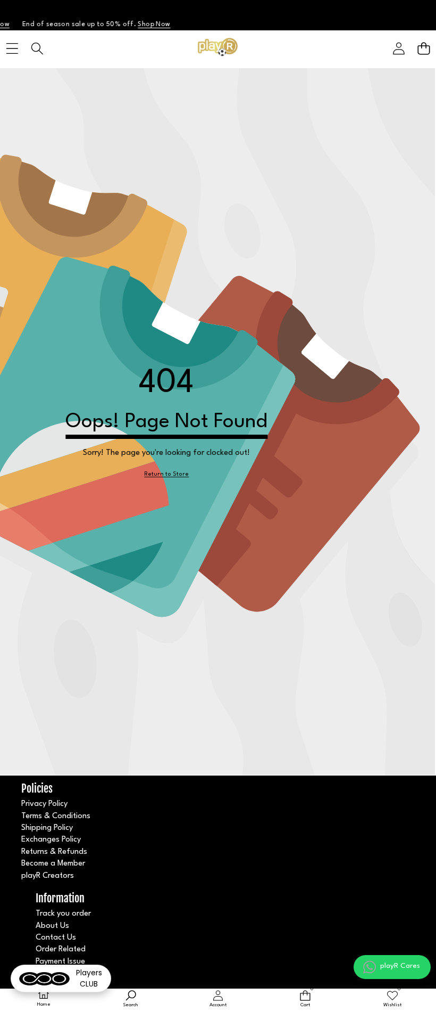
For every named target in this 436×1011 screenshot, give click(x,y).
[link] (166, 474)
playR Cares (400, 965)
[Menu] (12, 48)
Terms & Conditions (55, 816)
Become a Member (53, 864)
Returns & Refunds (54, 852)
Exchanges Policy (51, 840)
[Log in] (398, 48)
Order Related (61, 949)
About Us (52, 926)
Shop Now (141, 24)
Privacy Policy (44, 804)
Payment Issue (60, 962)
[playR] (218, 48)
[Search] (37, 48)
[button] (423, 48)
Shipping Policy (47, 828)
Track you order (63, 914)
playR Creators (47, 876)
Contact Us (56, 938)
